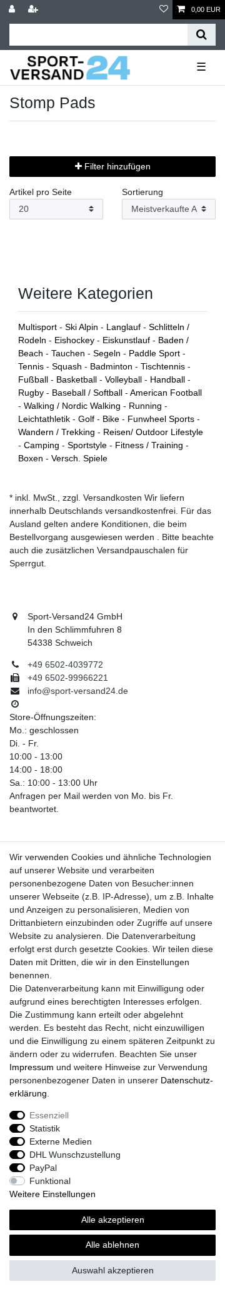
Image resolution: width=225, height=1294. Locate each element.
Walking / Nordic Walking (73, 406)
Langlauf (124, 327)
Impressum (31, 1067)
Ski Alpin (83, 327)
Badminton (112, 366)
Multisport (38, 327)
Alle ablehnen (112, 1245)
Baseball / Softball (88, 393)
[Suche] (202, 35)
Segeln (108, 353)
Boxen (32, 458)
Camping (43, 445)
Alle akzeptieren (112, 1220)
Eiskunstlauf (127, 340)
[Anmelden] (13, 9)
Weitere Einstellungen (52, 1194)
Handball (169, 379)
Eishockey (75, 340)
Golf (87, 419)
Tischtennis (164, 366)
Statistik (44, 1128)
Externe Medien (60, 1141)
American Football (166, 393)
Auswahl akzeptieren (113, 1270)
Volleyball (124, 379)
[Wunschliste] (163, 9)
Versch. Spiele (79, 458)
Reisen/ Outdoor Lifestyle (153, 432)
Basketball (77, 379)
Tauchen (69, 353)
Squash (68, 366)
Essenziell (49, 1115)
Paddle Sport (155, 353)
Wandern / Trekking (58, 432)
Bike (112, 419)
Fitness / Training (150, 445)
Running (146, 406)
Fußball (34, 379)
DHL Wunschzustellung (75, 1155)
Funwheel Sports (162, 419)
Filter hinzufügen (116, 166)
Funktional (50, 1181)
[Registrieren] (34, 9)
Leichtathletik (45, 419)
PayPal (43, 1168)
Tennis (32, 366)
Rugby (32, 393)
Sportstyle (88, 445)
